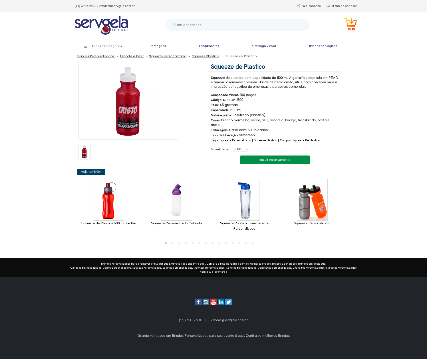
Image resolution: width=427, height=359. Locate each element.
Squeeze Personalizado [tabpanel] (312, 223)
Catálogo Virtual (264, 46)
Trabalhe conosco (344, 6)
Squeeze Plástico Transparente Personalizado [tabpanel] (244, 226)
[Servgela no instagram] (206, 304)
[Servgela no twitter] (228, 304)
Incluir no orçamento (275, 159)
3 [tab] (180, 244)
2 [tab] (173, 244)
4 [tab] (187, 244)
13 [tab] (247, 244)
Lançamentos (209, 46)
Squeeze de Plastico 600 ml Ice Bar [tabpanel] (108, 223)
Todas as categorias (106, 46)
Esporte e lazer (132, 56)
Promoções (157, 46)
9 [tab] (220, 244)
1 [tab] (167, 244)
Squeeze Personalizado (167, 56)
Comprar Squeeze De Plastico (300, 140)
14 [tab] (254, 244)
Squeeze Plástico (205, 56)
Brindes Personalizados (96, 56)
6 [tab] (200, 244)
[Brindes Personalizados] (101, 25)
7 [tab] (207, 244)
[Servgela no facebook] (198, 304)
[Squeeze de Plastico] (84, 152)
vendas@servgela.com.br (229, 320)
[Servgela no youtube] (213, 304)
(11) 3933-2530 (190, 320)
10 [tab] (227, 244)
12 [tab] (240, 244)
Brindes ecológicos (323, 46)
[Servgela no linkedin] (221, 304)
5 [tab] (193, 244)
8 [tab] (213, 244)
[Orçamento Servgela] (348, 25)
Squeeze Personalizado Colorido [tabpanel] (176, 223)
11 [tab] (234, 244)
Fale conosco (311, 6)
